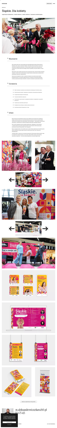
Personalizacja (9, 424)
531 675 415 (20, 413)
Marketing (4, 7)
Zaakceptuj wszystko (9, 422)
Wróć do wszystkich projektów (28, 401)
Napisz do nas (49, 3)
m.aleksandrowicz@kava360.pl (30, 411)
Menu (54, 3)
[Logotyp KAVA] (4, 3)
